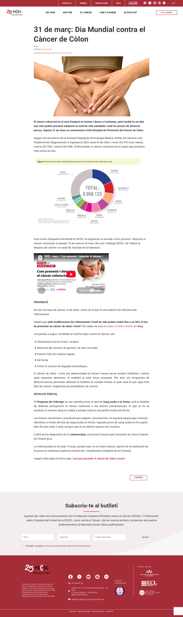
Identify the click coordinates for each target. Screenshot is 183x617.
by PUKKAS (109, 611)
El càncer (86, 12)
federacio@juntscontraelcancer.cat (88, 599)
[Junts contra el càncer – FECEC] (14, 12)
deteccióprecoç (65, 53)
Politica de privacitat (83, 611)
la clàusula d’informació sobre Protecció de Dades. (67, 546)
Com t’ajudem (108, 12)
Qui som (50, 12)
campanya (38, 53)
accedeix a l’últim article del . (123, 326)
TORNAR (138, 477)
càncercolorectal (50, 53)
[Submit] (136, 3)
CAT (173, 3)
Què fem (67, 12)
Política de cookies (98, 611)
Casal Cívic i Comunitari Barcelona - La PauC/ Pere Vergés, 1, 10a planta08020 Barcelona (90, 591)
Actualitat (130, 12)
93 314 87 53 (77, 583)
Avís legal (73, 611)
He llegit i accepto (58, 546)
